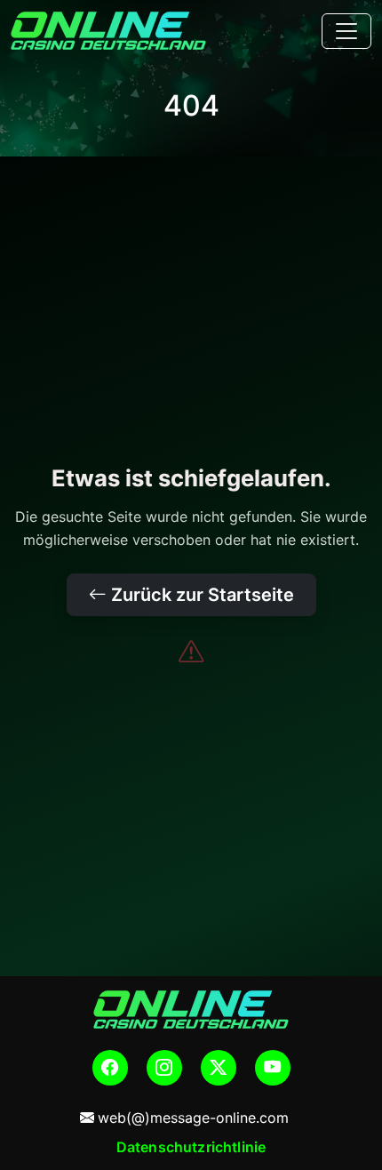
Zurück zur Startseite (200, 594)
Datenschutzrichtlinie (191, 1147)
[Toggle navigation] (346, 31)
